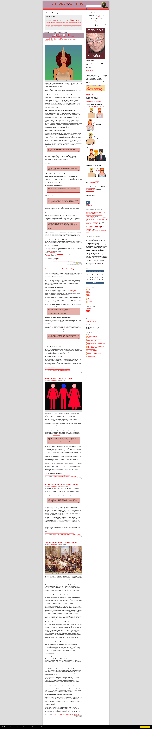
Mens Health (60, 254)
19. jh (53, 20)
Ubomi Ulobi (53, 42)
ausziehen (54, 22)
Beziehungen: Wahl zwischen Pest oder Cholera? (61, 484)
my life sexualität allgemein (91, 188)
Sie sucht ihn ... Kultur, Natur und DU (93, 222)
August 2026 (88, 308)
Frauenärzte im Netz (90, 191)
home (46, 9)
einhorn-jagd (47, 26)
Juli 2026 (88, 310)
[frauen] (86, 298)
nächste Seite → (79, 721)
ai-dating (80, 26)
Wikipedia (51, 251)
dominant (66, 25)
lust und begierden (91, 349)
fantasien (70, 25)
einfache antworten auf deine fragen (94, 339)
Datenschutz (83, 9)
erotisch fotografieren (91, 340)
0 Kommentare (58, 259)
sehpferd (51, 9)
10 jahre (75, 22)
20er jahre (59, 20)
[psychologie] (86, 301)
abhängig (73, 26)
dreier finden (60, 261)
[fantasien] (86, 296)
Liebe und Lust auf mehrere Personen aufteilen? (61, 542)
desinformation (66, 22)
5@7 (71, 26)
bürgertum (64, 25)
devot (69, 22)
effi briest (68, 25)
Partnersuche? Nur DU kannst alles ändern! (95, 225)
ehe (66, 534)
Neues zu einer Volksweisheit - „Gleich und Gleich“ (96, 219)
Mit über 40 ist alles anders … (92, 223)
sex (74, 261)
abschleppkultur (47, 22)
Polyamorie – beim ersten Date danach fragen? (60, 269)
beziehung (59, 25)
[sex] (86, 302)
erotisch (57, 26)
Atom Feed (89, 205)
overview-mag (52, 252)
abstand (75, 26)
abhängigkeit (73, 20)
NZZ (51, 531)
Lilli (94, 130)
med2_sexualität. (103, 183)
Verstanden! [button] (145, 726)
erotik (88, 294)
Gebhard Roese (53, 380)
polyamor (62, 370)
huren (53, 26)
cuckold (50, 22)
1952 (54, 20)
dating (64, 22)
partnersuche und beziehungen (93, 351)
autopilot (80, 25)
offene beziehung (64, 476)
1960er (78, 22)
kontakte (61, 9)
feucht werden (49, 26)
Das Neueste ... (89, 312)
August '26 (95, 282)
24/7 (60, 20)
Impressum (76, 9)
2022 (80, 22)
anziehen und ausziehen (92, 336)
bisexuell (59, 22)
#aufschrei (71, 22)
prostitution (55, 26)
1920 (76, 22)
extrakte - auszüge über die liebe (94, 341)
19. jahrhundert (65, 26)
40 (67, 20)
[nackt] (86, 299)
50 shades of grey (69, 26)
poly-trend (75, 714)
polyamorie (67, 370)
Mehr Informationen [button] (40, 726)
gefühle (56, 9)
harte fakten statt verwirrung (93, 344)
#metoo (73, 22)
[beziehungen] (86, 289)
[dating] (86, 292)
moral (76, 25)
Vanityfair (48, 255)
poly (72, 261)
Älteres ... (88, 314)
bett (57, 22)
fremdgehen (74, 25)
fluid (51, 26)
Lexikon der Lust (89, 94)
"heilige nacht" (51, 20)
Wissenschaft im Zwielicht (92, 356)
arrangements (49, 25)
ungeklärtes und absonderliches (50, 259)
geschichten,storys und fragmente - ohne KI (96, 343)
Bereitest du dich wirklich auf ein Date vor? (95, 217)
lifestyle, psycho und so (49, 369)
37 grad (66, 20)
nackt (88, 299)
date (63, 22)
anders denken (90, 334)
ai (78, 26)
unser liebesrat (90, 354)
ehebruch (61, 25)
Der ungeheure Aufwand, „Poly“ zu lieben (59, 378)
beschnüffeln (56, 25)
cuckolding (62, 22)
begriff (56, 22)
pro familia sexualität (94, 182)
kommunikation (68, 9)
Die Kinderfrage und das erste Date (93, 226)
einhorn (78, 25)
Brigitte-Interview (56, 435)
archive (88, 337)
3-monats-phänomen (63, 20)
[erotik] (86, 294)
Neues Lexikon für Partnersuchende (93, 101)
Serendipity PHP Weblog (91, 321)
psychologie (89, 301)
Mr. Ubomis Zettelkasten (92, 350)
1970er (55, 20)
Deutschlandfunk (51, 367)
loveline (97, 181)
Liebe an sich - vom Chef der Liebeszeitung (52, 533)
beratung (54, 25)
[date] (86, 291)
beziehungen (47, 20)
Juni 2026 (88, 311)
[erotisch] (86, 295)
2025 (57, 20)
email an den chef (89, 70)
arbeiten (46, 25)
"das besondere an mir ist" (61, 26)
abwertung (77, 26)
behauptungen (52, 25)
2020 (79, 22)
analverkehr (52, 22)
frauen (72, 25)
